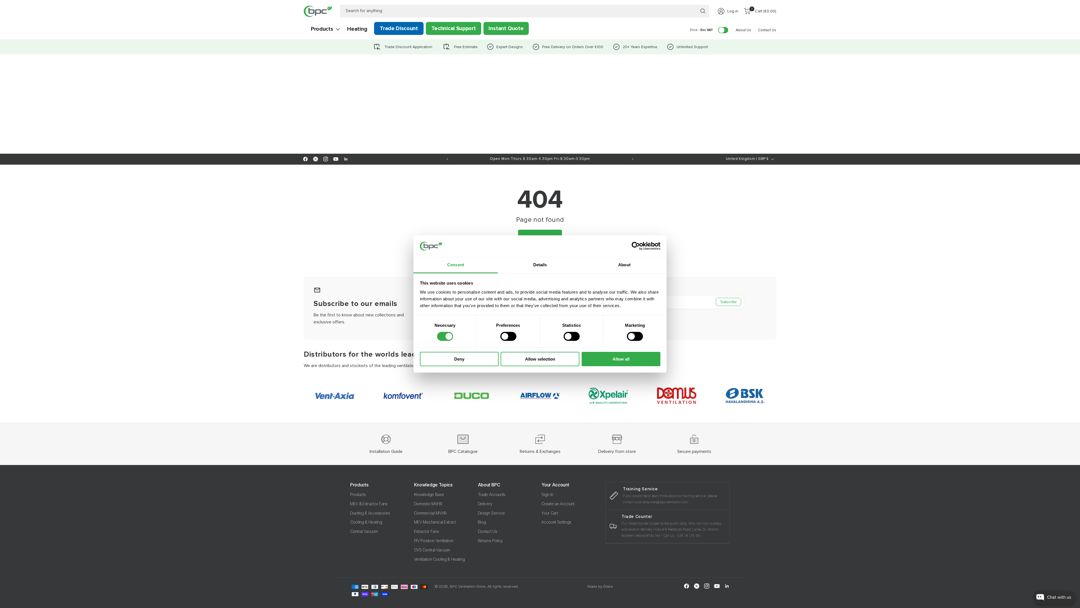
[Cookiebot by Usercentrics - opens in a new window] (635, 246)
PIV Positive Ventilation (433, 540)
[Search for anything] (703, 11)
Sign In (547, 494)
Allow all (621, 359)
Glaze (608, 586)
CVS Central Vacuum (432, 549)
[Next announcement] (632, 159)
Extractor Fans (426, 531)
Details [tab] (540, 264)
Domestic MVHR (428, 503)
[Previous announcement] (447, 159)
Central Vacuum (364, 531)
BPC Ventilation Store (467, 586)
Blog (482, 522)
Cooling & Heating (366, 522)
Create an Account (558, 503)
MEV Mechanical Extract (435, 522)
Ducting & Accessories (370, 513)
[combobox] (524, 11)
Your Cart (549, 513)
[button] (322, 29)
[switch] (508, 336)
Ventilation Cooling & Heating (439, 559)
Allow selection (540, 359)
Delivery (485, 503)
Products (358, 494)
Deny (459, 359)
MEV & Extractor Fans (369, 503)
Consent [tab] (455, 264)
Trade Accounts (492, 494)
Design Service (491, 513)
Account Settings (556, 522)
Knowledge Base (429, 494)
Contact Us (487, 531)
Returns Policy (490, 540)
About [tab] (624, 264)
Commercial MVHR (430, 513)
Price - (701, 30)
